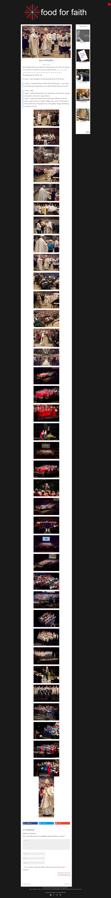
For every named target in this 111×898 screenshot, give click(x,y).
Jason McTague (64, 887)
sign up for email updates (50, 892)
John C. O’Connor (52, 887)
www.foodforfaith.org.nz (64, 889)
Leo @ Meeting (83, 82)
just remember (83, 62)
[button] (109, 4)
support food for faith (61, 892)
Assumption (83, 121)
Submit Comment (64, 874)
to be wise (83, 42)
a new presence (83, 102)
